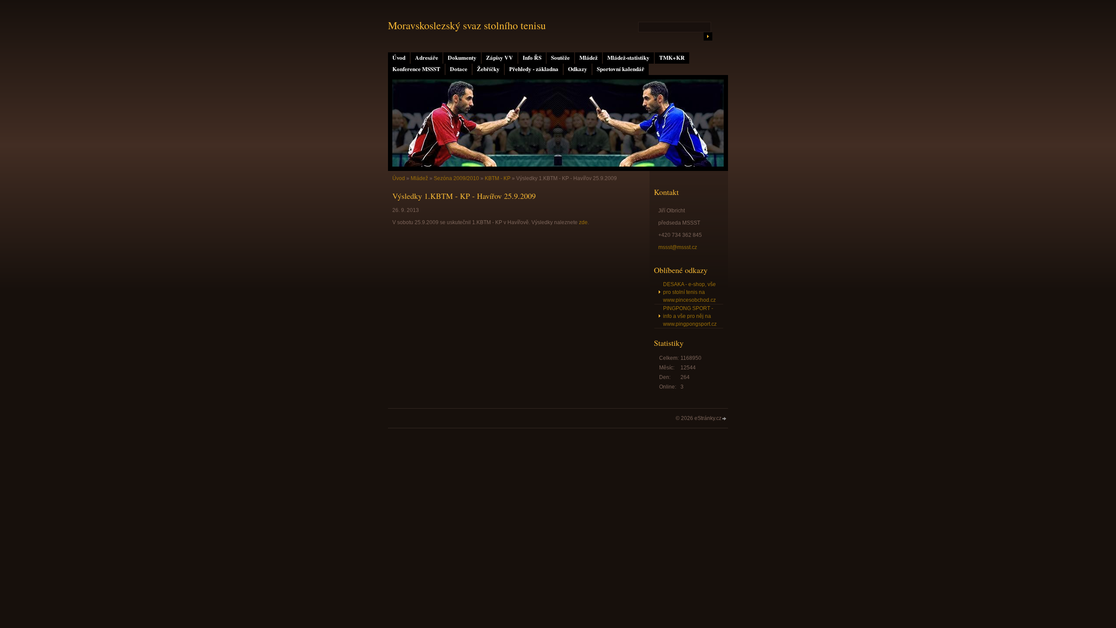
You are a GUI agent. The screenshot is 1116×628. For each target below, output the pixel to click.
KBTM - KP (497, 178)
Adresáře (426, 57)
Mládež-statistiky (628, 57)
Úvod (398, 57)
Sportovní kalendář (620, 69)
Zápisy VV (499, 57)
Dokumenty (462, 57)
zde (583, 222)
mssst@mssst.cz (677, 247)
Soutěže (560, 57)
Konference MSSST (416, 69)
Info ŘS (532, 57)
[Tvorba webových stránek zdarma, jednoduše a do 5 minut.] (724, 419)
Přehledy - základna (533, 69)
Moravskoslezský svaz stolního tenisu (467, 25)
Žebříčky (488, 69)
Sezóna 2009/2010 (456, 178)
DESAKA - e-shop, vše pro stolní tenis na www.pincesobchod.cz (689, 292)
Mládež (588, 57)
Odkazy (577, 69)
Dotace (458, 69)
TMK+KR (672, 57)
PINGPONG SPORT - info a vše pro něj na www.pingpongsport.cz (690, 316)
